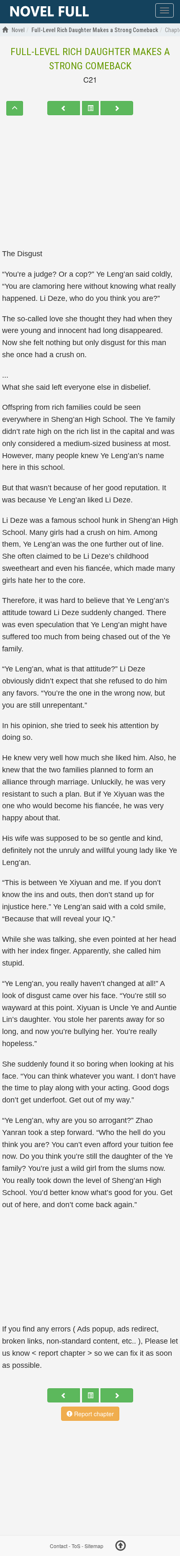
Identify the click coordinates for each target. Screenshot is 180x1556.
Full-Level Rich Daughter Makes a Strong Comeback (90, 59)
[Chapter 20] (63, 108)
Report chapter (93, 1414)
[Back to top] (120, 1547)
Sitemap (94, 1545)
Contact (58, 1545)
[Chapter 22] (116, 108)
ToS (76, 1545)
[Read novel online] (49, 11)
